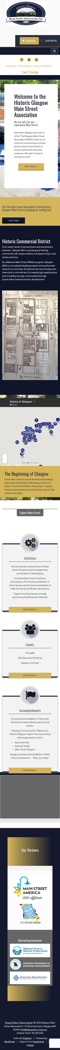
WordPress (9, 1041)
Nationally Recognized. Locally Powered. (29, 66)
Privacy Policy (11, 1023)
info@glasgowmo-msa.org (34, 1029)
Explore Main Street (30, 513)
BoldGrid (27, 1038)
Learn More (30, 166)
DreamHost (38, 1041)
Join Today (13, 220)
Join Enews (51, 41)
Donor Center (26, 1023)
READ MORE (29, 609)
